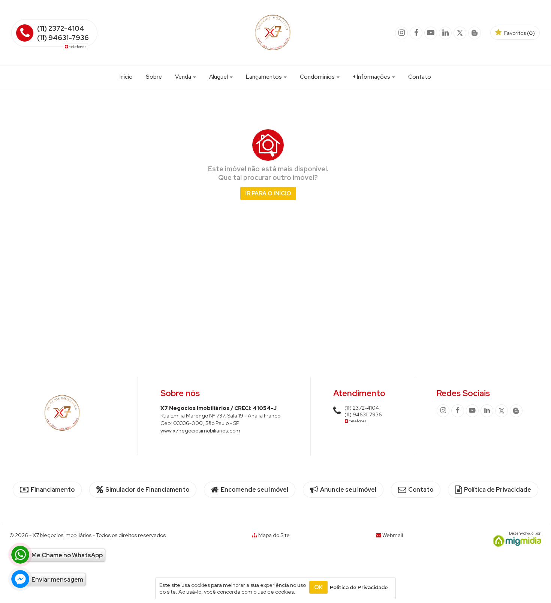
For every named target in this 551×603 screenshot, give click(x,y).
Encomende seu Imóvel (254, 490)
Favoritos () (519, 33)
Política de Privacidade (497, 490)
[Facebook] (416, 33)
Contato (419, 77)
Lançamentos (264, 77)
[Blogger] (474, 33)
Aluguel (219, 77)
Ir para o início (268, 193)
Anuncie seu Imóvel (347, 490)
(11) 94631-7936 (63, 37)
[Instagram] (401, 33)
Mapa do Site (274, 535)
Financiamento (52, 490)
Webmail (392, 535)
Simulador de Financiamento (146, 490)
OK (318, 587)
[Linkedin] (445, 33)
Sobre (154, 77)
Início (126, 77)
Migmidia (515, 539)
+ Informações (372, 77)
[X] (460, 33)
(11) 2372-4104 (60, 28)
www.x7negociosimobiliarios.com (200, 430)
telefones (77, 46)
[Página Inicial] (273, 54)
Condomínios (318, 77)
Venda (183, 77)
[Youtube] (430, 33)
